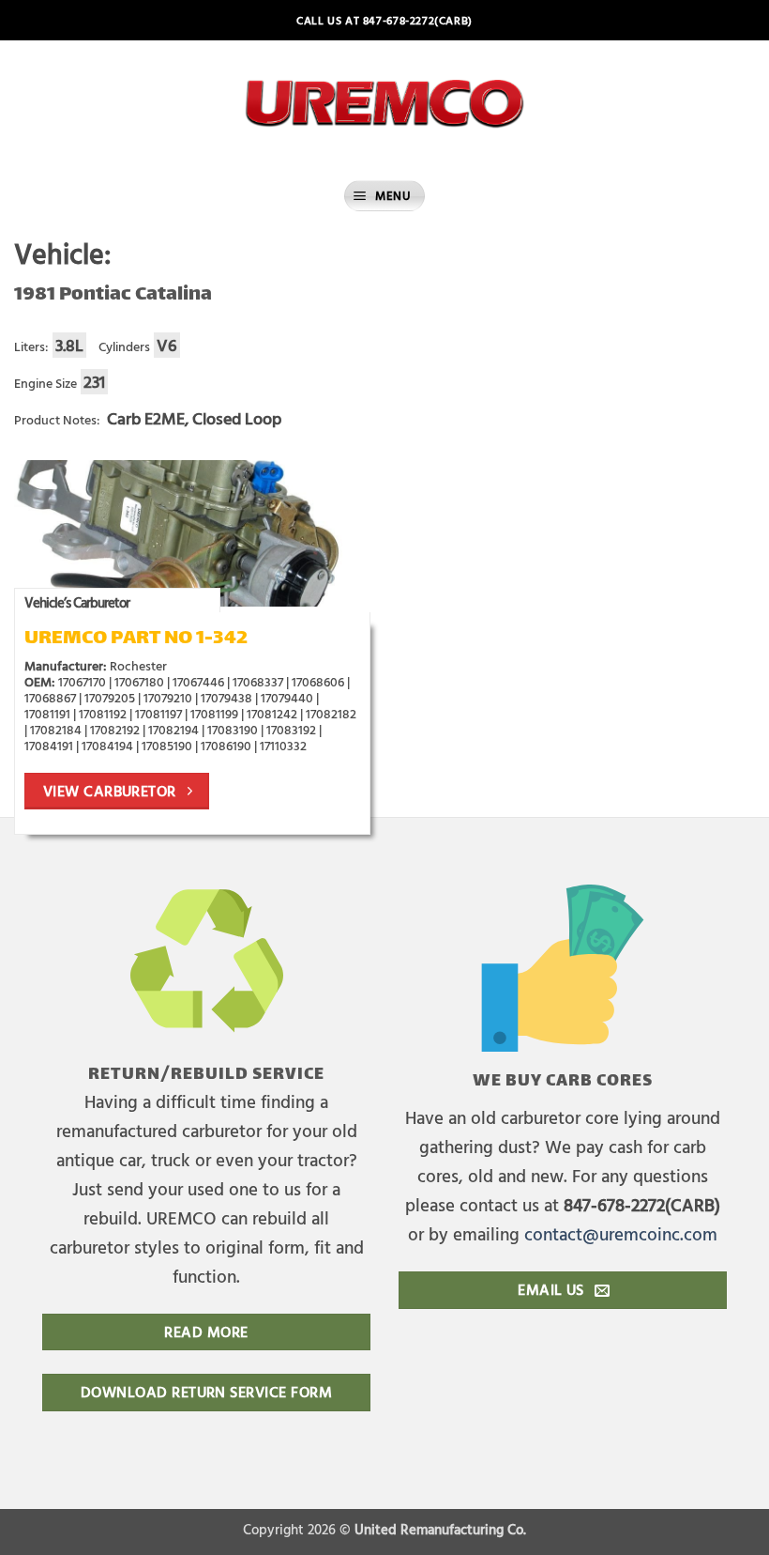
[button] (384, 195)
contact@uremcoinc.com (620, 1233)
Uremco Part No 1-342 (136, 639)
